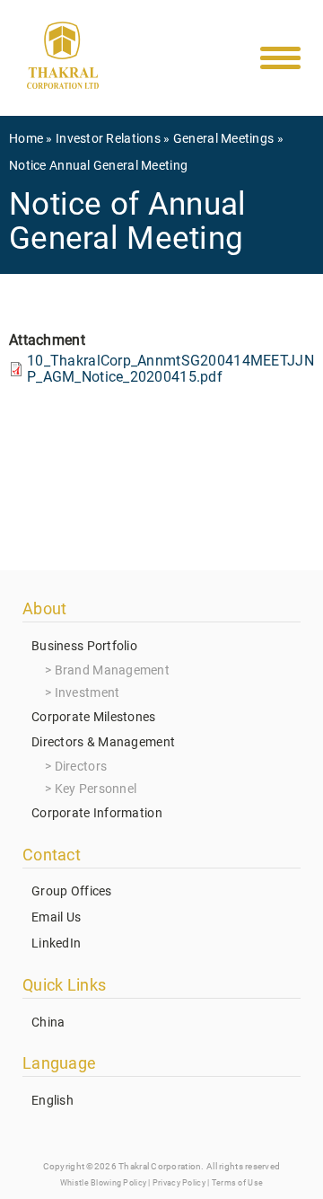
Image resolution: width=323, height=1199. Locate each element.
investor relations (108, 138)
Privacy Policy (179, 1182)
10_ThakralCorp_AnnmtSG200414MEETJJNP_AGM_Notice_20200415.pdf (170, 368)
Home (26, 138)
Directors (81, 766)
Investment (87, 692)
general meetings (223, 138)
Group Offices (71, 891)
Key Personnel (96, 788)
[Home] (63, 59)
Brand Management (112, 670)
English (52, 1100)
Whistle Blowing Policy (103, 1182)
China (48, 1022)
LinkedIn (56, 943)
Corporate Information (96, 813)
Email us (56, 917)
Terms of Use (237, 1182)
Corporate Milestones (93, 717)
